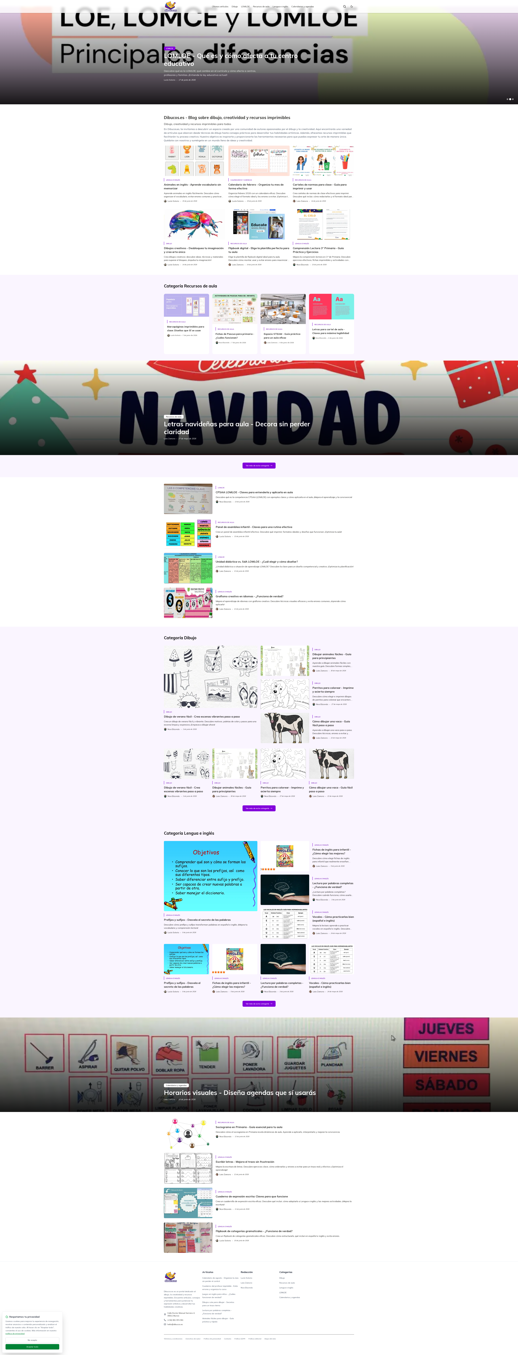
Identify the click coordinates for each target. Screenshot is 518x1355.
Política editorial (254, 1339)
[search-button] (344, 6)
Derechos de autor (193, 1339)
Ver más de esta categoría (257, 465)
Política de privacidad (212, 1339)
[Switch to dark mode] (351, 6)
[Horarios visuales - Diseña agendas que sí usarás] (259, 1064)
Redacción (247, 1272)
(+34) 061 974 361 (175, 1320)
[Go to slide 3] (513, 99)
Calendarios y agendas (302, 6)
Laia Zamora (169, 438)
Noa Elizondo (247, 1287)
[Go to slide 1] (507, 99)
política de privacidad (15, 1333)
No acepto (32, 1340)
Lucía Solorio (169, 80)
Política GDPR (239, 1339)
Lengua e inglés (280, 6)
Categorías (285, 1272)
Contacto (227, 1339)
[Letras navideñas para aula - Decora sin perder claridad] (259, 408)
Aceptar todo (32, 1347)
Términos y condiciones (173, 1339)
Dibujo (235, 6)
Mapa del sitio (270, 1339)
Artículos (207, 1272)
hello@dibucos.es (175, 1324)
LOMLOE (245, 6)
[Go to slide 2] (510, 99)
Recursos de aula (261, 6)
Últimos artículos (220, 6)
